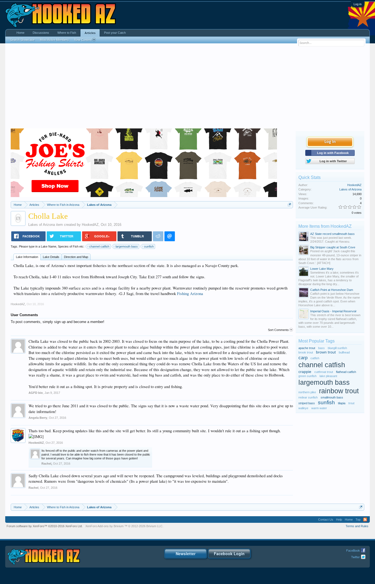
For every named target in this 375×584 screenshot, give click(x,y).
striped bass (306, 403)
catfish (314, 358)
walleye (303, 408)
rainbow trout (339, 391)
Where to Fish (66, 32)
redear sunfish (308, 397)
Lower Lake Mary (322, 268)
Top (358, 519)
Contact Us (325, 519)
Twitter (355, 557)
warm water (319, 408)
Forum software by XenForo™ (45, 526)
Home (20, 32)
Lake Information (27, 257)
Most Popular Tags (316, 341)
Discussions (41, 32)
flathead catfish (346, 372)
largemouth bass (127, 246)
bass (321, 348)
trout (351, 403)
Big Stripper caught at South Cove (332, 247)
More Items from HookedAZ (325, 226)
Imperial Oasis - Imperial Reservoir (333, 311)
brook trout (305, 352)
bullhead (344, 352)
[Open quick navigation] (289, 204)
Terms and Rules (357, 526)
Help (339, 519)
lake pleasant (328, 376)
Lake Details (51, 257)
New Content (83, 39)
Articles (90, 33)
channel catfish (99, 246)
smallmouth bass (332, 397)
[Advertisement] (187, 87)
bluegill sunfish (337, 348)
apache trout (306, 348)
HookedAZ (90, 225)
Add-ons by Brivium (124, 526)
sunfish (149, 246)
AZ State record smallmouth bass (332, 233)
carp (302, 357)
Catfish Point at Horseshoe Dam (331, 289)
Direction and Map (76, 257)
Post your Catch (115, 32)
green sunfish (307, 376)
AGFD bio (36, 392)
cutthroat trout (323, 372)
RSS (365, 519)
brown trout (326, 352)
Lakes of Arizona (41, 225)
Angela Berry (38, 417)
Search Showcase (22, 39)
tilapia (341, 403)
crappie (304, 372)
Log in (358, 4)
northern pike (307, 392)
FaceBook (353, 550)
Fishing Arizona (190, 293)
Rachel (46, 463)
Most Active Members (54, 39)
